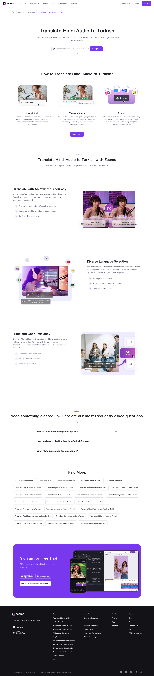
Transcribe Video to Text (62, 629)
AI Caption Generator (61, 633)
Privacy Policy (56, 672)
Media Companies (91, 625)
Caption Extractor (60, 637)
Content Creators (91, 618)
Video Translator (31, 12)
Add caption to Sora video (63, 652)
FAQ (130, 629)
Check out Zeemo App (77, 54)
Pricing (46, 3)
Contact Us (62, 3)
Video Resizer (58, 656)
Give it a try (77, 134)
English (125, 3)
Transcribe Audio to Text (62, 625)
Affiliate (74, 3)
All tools (56, 659)
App (53, 3)
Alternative (133, 622)
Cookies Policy (67, 672)
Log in (136, 3)
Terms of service (44, 672)
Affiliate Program (135, 633)
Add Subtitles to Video (62, 618)
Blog (130, 618)
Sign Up (146, 3)
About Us (115, 625)
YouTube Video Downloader (64, 640)
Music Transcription (91, 637)
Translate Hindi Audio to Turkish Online (35, 583)
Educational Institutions (93, 622)
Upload (97, 49)
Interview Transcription (93, 633)
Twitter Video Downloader (63, 648)
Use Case (33, 3)
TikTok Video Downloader (63, 644)
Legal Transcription (91, 629)
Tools (21, 3)
